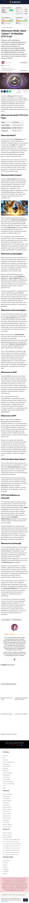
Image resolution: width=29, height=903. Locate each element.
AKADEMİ (4, 20)
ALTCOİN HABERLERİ (7, 17)
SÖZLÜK (4, 22)
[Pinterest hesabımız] (15, 901)
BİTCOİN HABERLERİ (6, 14)
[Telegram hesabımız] (20, 901)
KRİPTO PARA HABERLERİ (8, 11)
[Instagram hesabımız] (8, 901)
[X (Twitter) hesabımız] (5, 901)
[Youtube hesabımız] (10, 901)
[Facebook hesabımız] (3, 901)
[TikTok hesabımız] (13, 901)
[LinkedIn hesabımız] (18, 901)
